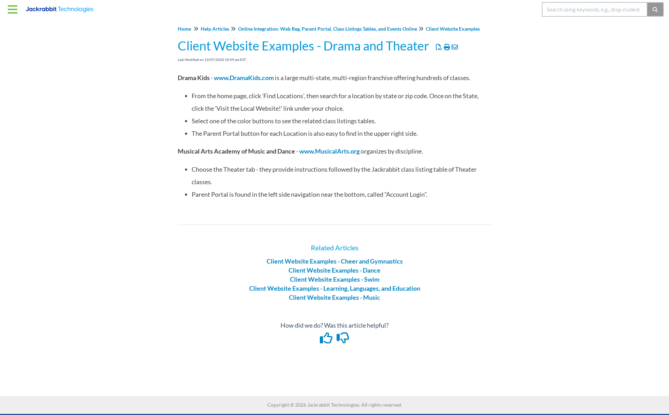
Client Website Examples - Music (334, 297)
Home (184, 29)
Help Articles (215, 29)
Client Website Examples (453, 29)
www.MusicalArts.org (329, 151)
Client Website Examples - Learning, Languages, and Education (334, 288)
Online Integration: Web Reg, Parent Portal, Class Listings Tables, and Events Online (327, 29)
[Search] (655, 9)
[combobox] (594, 9)
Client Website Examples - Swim (334, 279)
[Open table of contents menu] (14, 8)
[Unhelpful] (343, 340)
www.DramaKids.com (244, 77)
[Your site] (62, 6)
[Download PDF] (439, 47)
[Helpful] (326, 340)
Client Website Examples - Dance (334, 270)
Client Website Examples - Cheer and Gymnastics (335, 261)
